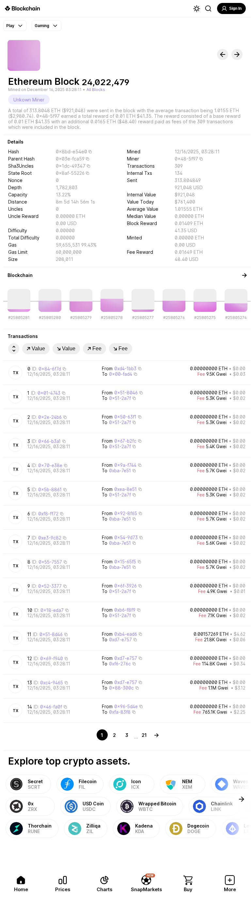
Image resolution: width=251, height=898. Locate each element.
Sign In (235, 8)
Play (10, 25)
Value (38, 348)
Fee (97, 348)
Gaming (42, 25)
